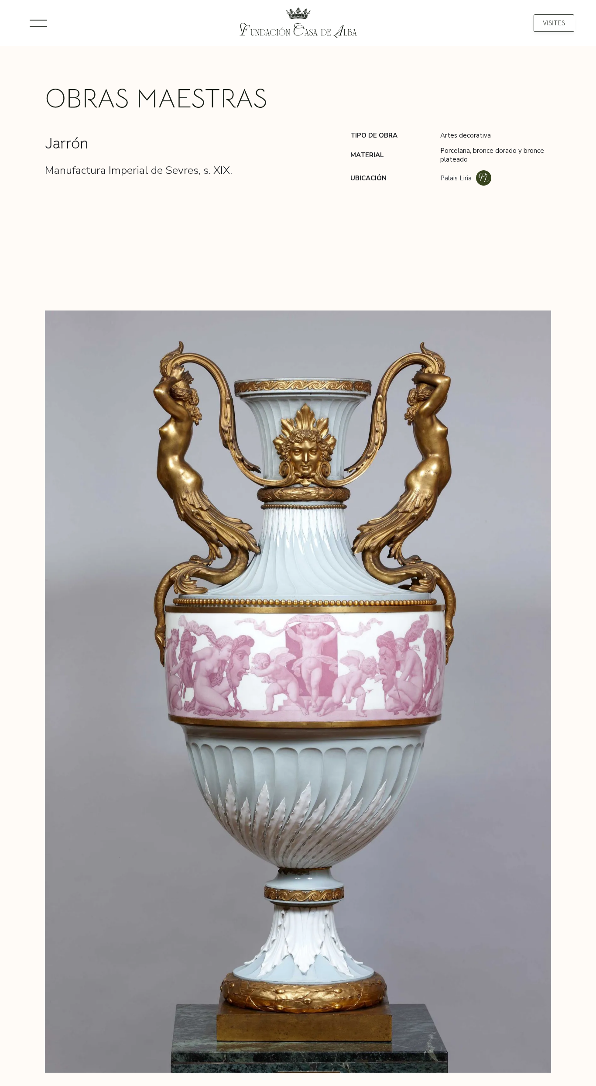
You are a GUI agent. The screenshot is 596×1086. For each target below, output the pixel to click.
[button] (38, 23)
